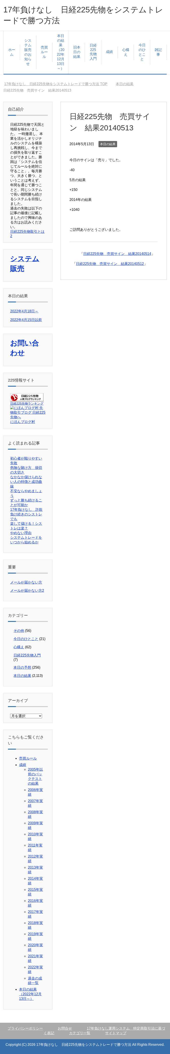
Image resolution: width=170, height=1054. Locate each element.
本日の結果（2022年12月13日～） (60, 52)
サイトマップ (115, 1033)
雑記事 (158, 52)
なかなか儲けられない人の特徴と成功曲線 (26, 481)
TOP (55, 84)
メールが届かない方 (26, 582)
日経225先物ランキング (26, 403)
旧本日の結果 (76, 52)
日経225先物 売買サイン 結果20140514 (117, 254)
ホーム (11, 52)
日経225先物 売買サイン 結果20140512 (110, 264)
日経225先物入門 (93, 52)
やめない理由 (20, 533)
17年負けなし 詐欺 (26, 509)
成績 (109, 52)
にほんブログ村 (22, 422)
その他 (19, 631)
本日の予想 (22, 667)
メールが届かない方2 (27, 590)
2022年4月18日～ (24, 311)
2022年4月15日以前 (26, 320)
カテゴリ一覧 (79, 1033)
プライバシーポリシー (25, 1028)
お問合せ (65, 1028)
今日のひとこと (142, 52)
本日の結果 (108, 144)
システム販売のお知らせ (27, 52)
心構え (125, 52)
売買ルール (44, 52)
